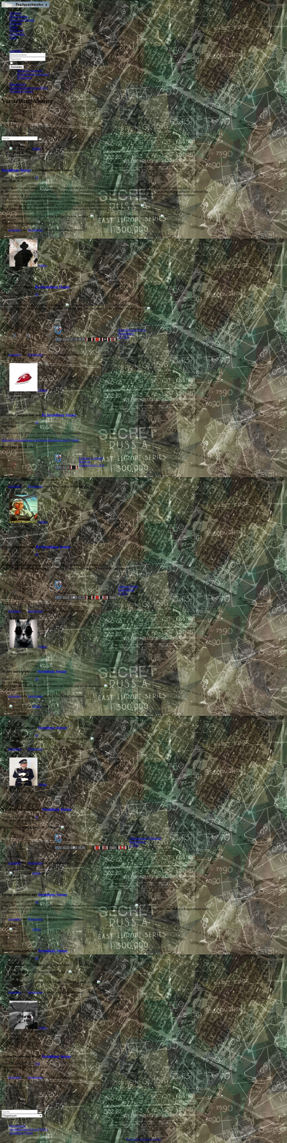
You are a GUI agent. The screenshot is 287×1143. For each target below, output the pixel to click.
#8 (36, 902)
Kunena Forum (151, 1139)
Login (13, 37)
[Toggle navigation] (3, 45)
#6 (36, 735)
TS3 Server (16, 30)
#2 (36, 294)
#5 (36, 679)
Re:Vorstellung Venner (52, 287)
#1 (36, 177)
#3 (36, 422)
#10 (37, 1063)
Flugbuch (15, 13)
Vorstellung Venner (16, 170)
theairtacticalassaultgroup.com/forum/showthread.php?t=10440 (40, 440)
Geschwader (17, 34)
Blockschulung (18, 16)
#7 (36, 817)
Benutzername (55, 54)
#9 (36, 958)
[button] (15, 51)
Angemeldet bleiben (26, 63)
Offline (36, 148)
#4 (36, 554)
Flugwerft (15, 23)
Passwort (51, 58)
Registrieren (24, 77)
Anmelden (16, 67)
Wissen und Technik (21, 20)
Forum (13, 27)
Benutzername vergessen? (33, 74)
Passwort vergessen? (30, 70)
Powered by (133, 1139)
